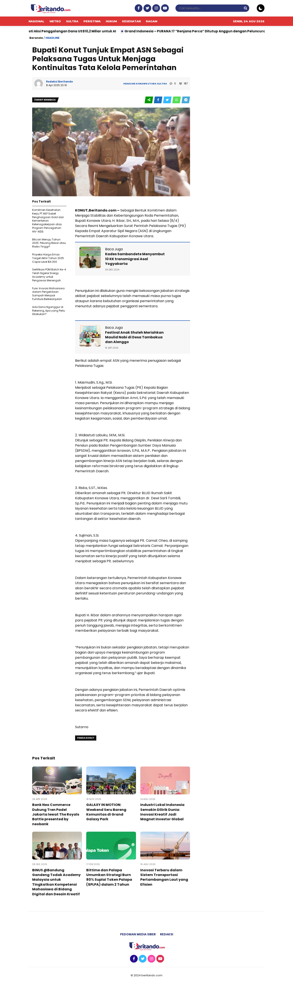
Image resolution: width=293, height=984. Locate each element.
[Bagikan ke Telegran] (185, 100)
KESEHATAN (131, 21)
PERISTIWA (92, 21)
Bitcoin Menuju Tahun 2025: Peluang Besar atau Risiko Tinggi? (49, 243)
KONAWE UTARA (146, 83)
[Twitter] (146, 8)
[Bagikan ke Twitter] (167, 100)
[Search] (245, 8)
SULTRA (72, 21)
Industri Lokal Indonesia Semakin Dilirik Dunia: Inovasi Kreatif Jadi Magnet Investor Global (162, 812)
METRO (55, 21)
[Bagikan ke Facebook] (158, 100)
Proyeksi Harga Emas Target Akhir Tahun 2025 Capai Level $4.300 (48, 258)
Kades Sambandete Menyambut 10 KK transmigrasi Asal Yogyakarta (135, 259)
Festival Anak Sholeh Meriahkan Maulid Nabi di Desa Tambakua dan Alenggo (134, 337)
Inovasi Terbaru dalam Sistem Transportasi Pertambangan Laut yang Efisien (164, 877)
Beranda (36, 38)
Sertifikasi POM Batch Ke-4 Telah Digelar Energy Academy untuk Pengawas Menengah (49, 275)
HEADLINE (52, 38)
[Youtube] (164, 8)
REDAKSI (166, 934)
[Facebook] (138, 8)
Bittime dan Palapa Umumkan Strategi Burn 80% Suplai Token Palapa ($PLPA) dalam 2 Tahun (109, 877)
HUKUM (111, 21)
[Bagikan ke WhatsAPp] (176, 100)
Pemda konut (85, 738)
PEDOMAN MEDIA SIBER (138, 934)
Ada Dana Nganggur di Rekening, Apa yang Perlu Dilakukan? (48, 310)
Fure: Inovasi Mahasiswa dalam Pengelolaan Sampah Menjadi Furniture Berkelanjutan (48, 293)
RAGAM (151, 21)
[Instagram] (155, 8)
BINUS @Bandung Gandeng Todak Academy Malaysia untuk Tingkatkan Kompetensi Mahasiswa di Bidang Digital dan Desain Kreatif (56, 882)
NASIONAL (36, 21)
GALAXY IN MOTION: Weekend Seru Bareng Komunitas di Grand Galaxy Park (106, 812)
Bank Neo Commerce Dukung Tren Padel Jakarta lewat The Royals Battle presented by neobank (55, 814)
